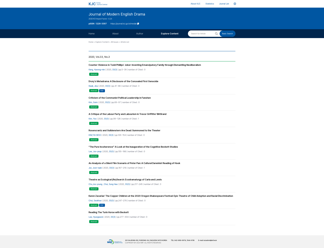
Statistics (209, 4)
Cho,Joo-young (95, 184)
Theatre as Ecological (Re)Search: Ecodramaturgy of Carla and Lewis (125, 179)
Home (92, 33)
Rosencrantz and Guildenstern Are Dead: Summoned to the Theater (124, 130)
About (115, 33)
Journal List (224, 4)
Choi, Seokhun (95, 200)
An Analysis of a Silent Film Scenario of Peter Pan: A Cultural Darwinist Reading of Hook (134, 163)
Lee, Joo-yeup (95, 151)
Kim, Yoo (92, 119)
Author (139, 33)
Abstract (94, 74)
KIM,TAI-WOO (95, 135)
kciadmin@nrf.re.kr (210, 240)
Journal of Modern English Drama (117, 14)
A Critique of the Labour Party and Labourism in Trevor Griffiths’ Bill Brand (127, 114)
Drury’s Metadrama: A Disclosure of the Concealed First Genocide (123, 81)
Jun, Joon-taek (95, 168)
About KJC (195, 4)
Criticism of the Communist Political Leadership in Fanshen (120, 97)
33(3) (114, 69)
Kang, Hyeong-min (97, 69)
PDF (102, 91)
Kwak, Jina (93, 86)
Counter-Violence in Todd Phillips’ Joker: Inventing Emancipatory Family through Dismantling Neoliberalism (145, 65)
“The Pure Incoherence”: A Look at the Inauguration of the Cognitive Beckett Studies (133, 146)
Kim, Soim (93, 102)
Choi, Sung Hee (111, 184)
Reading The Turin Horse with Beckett (109, 212)
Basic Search (227, 34)
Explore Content (169, 33)
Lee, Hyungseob (96, 217)
